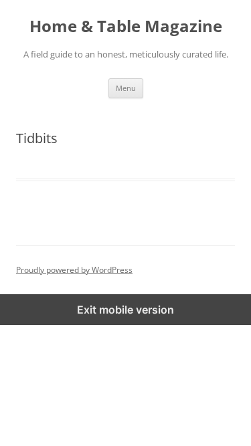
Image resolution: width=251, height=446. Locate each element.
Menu (126, 88)
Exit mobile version (125, 309)
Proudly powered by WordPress (74, 269)
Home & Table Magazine (125, 26)
